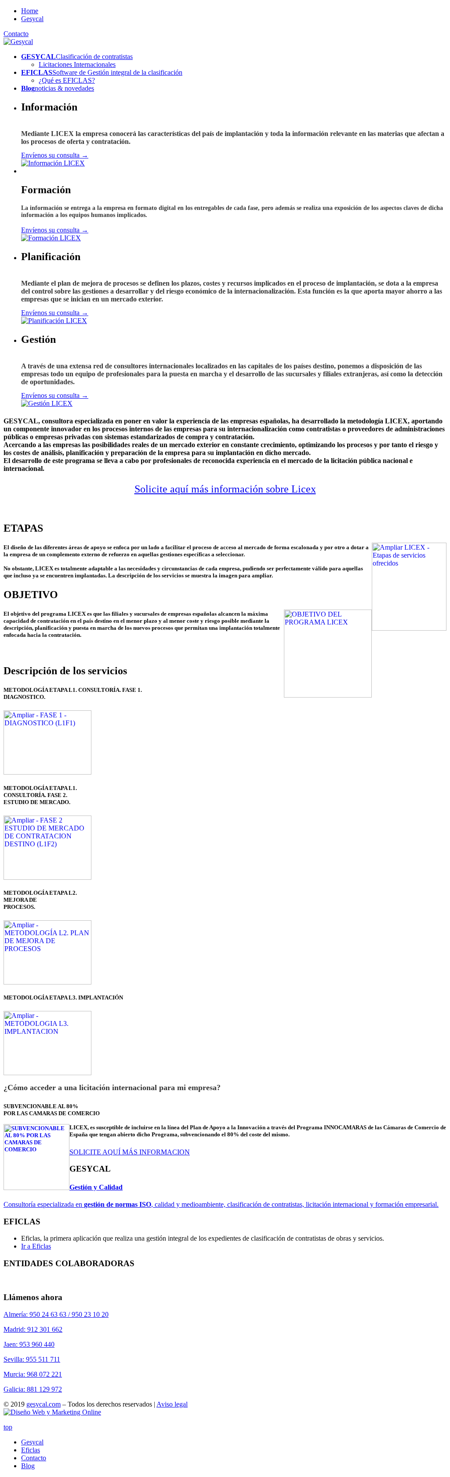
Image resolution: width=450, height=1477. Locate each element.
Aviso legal (172, 1404)
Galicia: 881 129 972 (33, 1389)
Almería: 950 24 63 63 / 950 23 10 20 (56, 1314)
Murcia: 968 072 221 (33, 1374)
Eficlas (30, 1450)
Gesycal (32, 18)
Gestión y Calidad (96, 1187)
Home (29, 11)
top (8, 1427)
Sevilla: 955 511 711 (32, 1359)
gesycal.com (43, 1404)
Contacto (16, 33)
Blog (28, 1466)
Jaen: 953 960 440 (29, 1344)
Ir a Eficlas (36, 1246)
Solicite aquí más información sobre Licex (225, 489)
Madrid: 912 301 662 (33, 1329)
